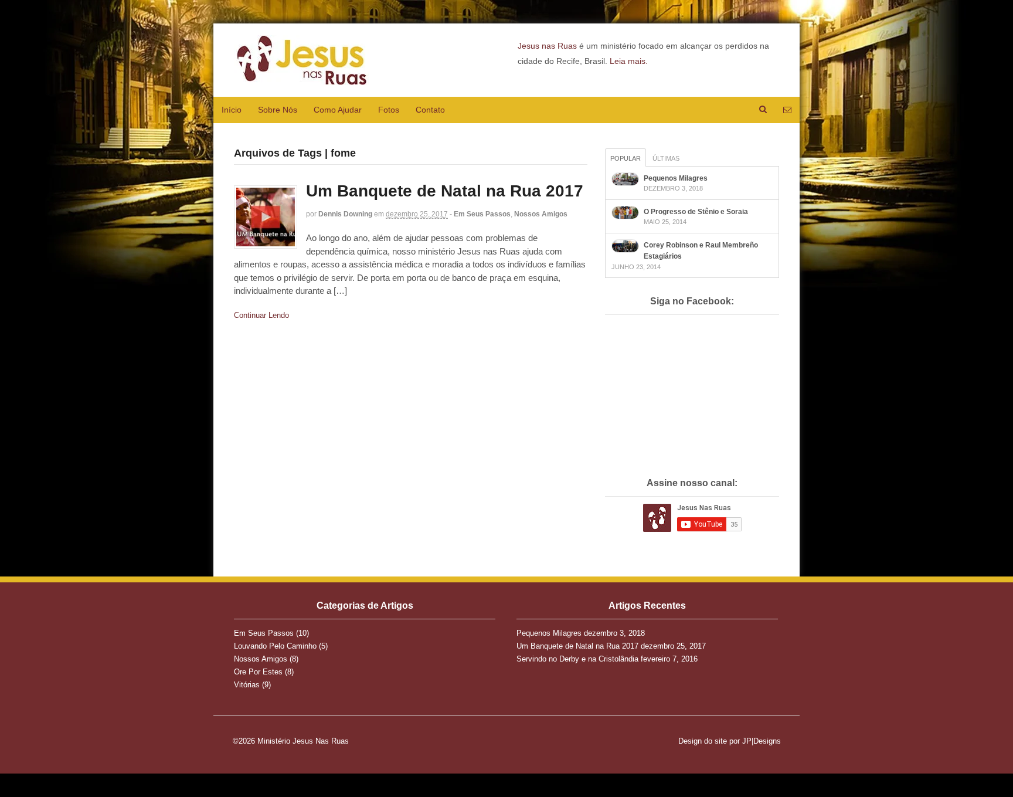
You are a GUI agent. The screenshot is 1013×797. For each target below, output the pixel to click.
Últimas (665, 158)
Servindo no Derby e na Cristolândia (577, 658)
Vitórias (247, 684)
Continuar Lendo (261, 315)
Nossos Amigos (540, 214)
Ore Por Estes (258, 671)
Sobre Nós (277, 109)
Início (232, 109)
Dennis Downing (345, 214)
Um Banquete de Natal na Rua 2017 (444, 191)
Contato (430, 109)
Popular (625, 158)
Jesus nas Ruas (547, 45)
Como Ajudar (338, 109)
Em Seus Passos (482, 214)
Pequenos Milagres (676, 178)
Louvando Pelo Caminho (275, 646)
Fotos (388, 109)
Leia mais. (629, 61)
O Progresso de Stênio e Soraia (696, 212)
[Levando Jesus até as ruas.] (301, 78)
